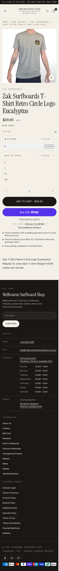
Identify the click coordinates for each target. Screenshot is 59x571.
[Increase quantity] (52, 191)
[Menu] (5, 10)
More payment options (29, 219)
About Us (7, 423)
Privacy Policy (9, 498)
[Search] (47, 10)
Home (5, 22)
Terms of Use (9, 518)
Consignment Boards (12, 453)
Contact (6, 428)
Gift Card (7, 433)
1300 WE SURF (27, 342)
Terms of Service (10, 492)
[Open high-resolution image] (51, 78)
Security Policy (9, 513)
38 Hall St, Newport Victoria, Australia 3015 (31, 405)
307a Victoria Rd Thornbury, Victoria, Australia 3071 (36, 360)
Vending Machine (10, 473)
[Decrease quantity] (6, 191)
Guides (6, 468)
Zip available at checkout (29, 227)
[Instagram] (11, 558)
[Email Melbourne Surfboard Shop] (18, 558)
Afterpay (7, 533)
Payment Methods (11, 528)
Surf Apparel (19, 22)
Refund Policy (9, 503)
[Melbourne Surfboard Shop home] (29, 11)
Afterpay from (34, 224)
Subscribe (11, 323)
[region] (29, 56)
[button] (29, 56)
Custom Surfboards (12, 448)
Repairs (6, 458)
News (5, 463)
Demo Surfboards (11, 443)
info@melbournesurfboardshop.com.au (38, 350)
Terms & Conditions (12, 523)
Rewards (7, 438)
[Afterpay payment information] (48, 564)
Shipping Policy (10, 508)
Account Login (9, 487)
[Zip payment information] (53, 564)
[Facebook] (5, 558)
